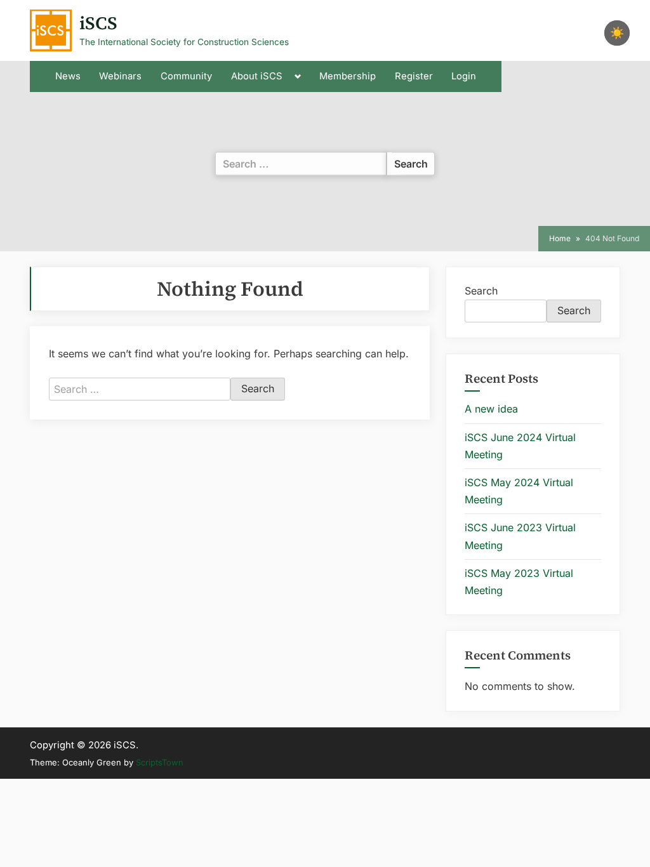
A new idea (491, 408)
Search (481, 290)
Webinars (120, 76)
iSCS (98, 23)
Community (186, 76)
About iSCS (256, 76)
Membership (347, 76)
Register (414, 76)
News (68, 76)
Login (463, 76)
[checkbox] (617, 33)
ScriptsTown (159, 762)
